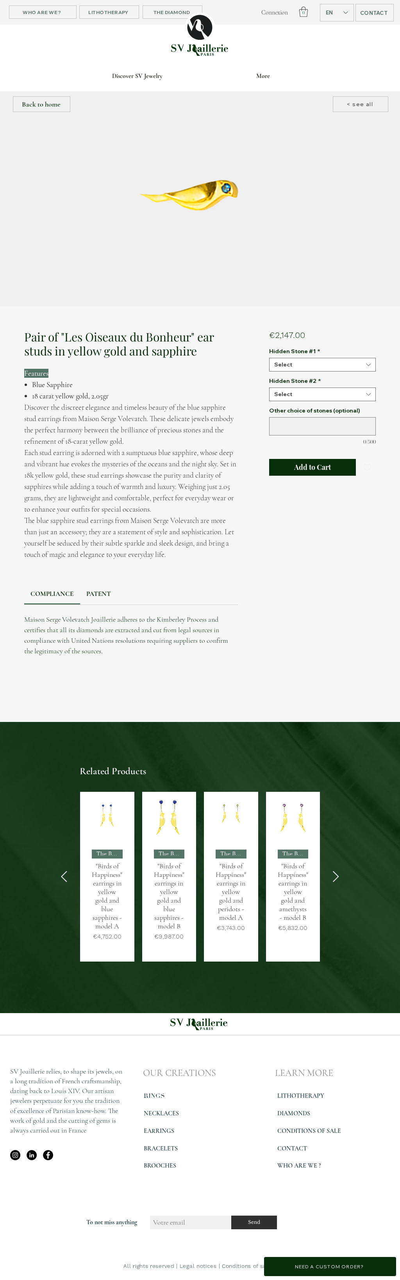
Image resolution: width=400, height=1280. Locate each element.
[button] (303, 12)
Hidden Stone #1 (294, 351)
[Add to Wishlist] (367, 467)
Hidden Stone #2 (295, 381)
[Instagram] (15, 1155)
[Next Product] (336, 876)
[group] (200, 876)
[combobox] (322, 365)
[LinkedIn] (32, 1155)
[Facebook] (48, 1155)
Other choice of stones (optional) (314, 410)
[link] (51, 594)
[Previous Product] (64, 876)
